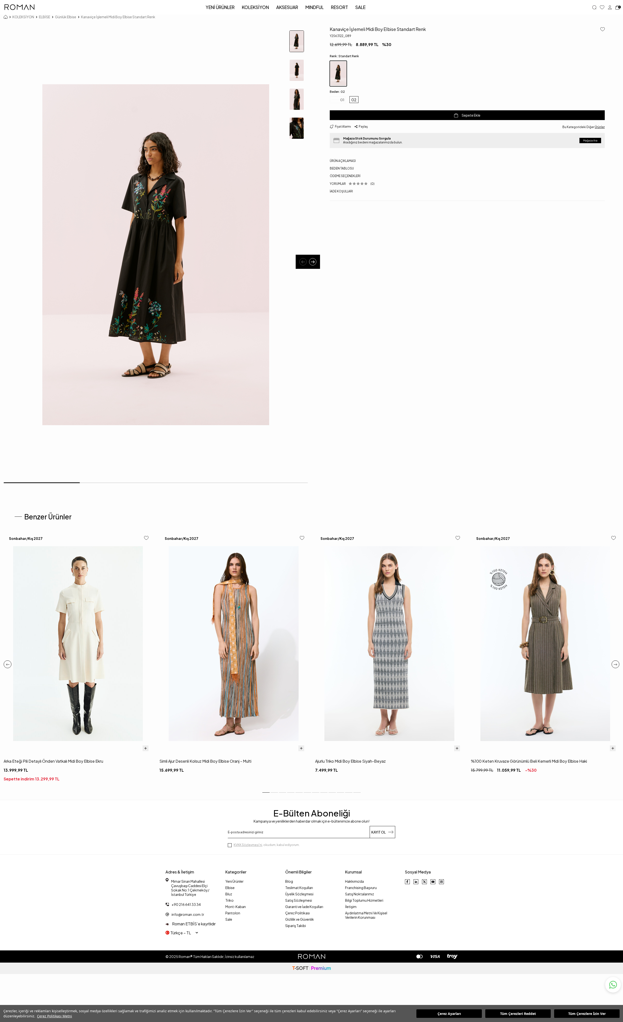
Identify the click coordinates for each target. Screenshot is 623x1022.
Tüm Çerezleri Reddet (518, 1013)
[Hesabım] (610, 7)
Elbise (230, 887)
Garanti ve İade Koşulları (304, 906)
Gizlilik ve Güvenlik (299, 919)
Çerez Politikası (297, 913)
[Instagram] (441, 881)
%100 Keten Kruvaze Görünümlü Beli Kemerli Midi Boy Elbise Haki (529, 761)
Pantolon (232, 913)
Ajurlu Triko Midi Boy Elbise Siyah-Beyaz (350, 761)
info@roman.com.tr (188, 914)
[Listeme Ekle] (601, 29)
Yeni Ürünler (234, 881)
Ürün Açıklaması (343, 161)
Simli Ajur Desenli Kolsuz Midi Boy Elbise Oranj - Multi (205, 761)
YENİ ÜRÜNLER (220, 7)
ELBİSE (44, 17)
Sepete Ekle (471, 115)
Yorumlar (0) (352, 184)
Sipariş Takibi (295, 925)
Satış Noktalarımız (359, 894)
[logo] (19, 7)
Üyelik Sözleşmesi (299, 894)
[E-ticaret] (311, 968)
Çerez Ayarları (449, 1013)
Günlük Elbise (65, 17)
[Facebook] (407, 881)
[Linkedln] (415, 881)
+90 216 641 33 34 (186, 904)
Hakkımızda (354, 881)
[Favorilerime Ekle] (146, 538)
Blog (289, 881)
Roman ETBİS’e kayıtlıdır (193, 923)
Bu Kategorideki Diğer (583, 127)
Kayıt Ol (378, 832)
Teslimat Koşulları (299, 887)
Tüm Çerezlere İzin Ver (587, 1013)
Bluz (228, 894)
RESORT (339, 7)
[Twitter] (424, 881)
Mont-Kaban (235, 906)
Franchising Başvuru (361, 887)
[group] (156, 255)
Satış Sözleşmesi (298, 900)
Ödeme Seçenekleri (345, 176)
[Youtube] (433, 881)
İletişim (351, 906)
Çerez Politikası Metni (54, 1016)
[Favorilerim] (602, 7)
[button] (303, 261)
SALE (360, 7)
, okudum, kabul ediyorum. (267, 845)
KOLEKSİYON (255, 7)
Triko (229, 900)
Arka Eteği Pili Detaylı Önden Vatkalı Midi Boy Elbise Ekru (53, 761)
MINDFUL (314, 7)
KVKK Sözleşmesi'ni (248, 845)
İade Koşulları (341, 191)
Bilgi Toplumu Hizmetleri (364, 900)
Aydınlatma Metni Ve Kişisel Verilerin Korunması (366, 915)
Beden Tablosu (342, 168)
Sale (228, 919)
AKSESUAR (287, 7)
